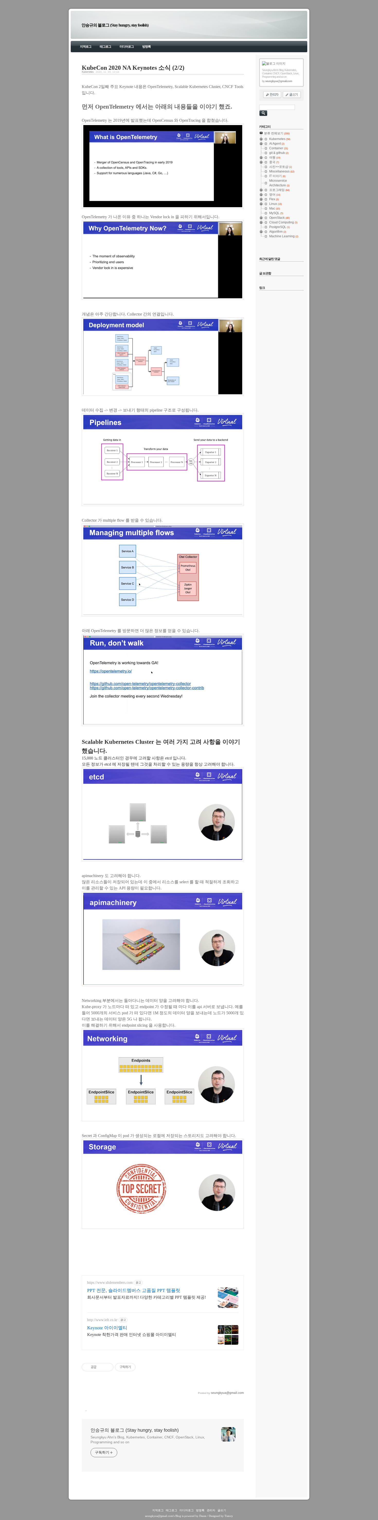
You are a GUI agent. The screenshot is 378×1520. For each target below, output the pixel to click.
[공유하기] (101, 1367)
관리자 (211, 1510)
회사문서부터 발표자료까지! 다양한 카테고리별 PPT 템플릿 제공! (146, 1297)
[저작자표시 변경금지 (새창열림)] (140, 1367)
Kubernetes (88, 71)
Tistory (228, 1515)
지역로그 (85, 46)
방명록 (146, 46)
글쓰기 (222, 1510)
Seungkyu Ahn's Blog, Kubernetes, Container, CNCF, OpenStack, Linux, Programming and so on (148, 1439)
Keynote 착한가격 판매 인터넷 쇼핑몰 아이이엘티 (131, 1334)
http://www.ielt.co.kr (102, 1320)
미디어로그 (127, 46)
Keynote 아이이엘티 (107, 1327)
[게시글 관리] (107, 1367)
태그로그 (105, 46)
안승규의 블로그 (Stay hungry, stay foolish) (115, 25)
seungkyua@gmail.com (159, 1515)
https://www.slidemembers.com (110, 1283)
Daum (202, 1515)
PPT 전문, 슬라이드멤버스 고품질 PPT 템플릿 (133, 1290)
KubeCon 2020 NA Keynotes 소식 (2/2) (133, 67)
